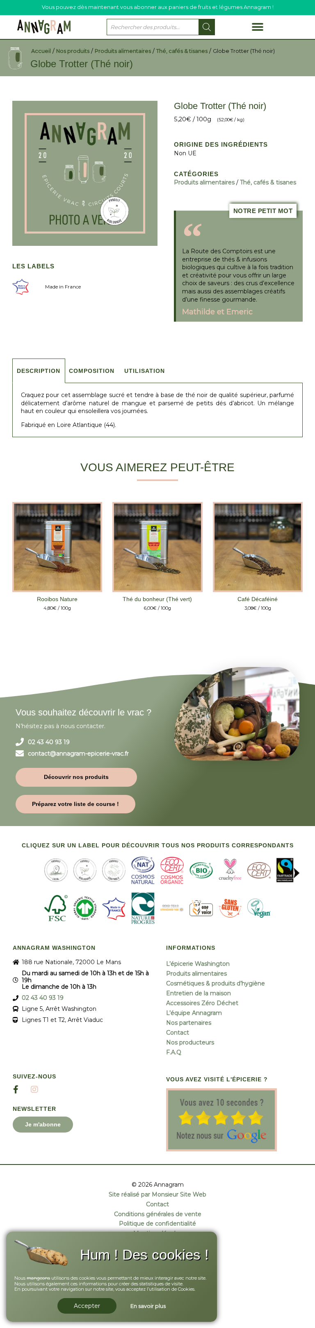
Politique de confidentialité (157, 1223)
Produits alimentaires (123, 51)
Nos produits (72, 51)
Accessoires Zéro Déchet (202, 1003)
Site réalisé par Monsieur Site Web (157, 1194)
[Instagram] (34, 1089)
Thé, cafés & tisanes (182, 51)
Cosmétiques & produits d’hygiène (215, 983)
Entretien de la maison (198, 993)
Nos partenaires (188, 1022)
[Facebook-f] (16, 1089)
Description (38, 371)
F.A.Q (173, 1052)
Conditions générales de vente (157, 1214)
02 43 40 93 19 (49, 742)
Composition (91, 371)
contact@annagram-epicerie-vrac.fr (78, 753)
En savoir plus (148, 1306)
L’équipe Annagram (194, 1013)
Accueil (41, 51)
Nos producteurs (190, 1042)
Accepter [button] (87, 1306)
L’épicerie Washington (198, 963)
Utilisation (144, 371)
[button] (257, 27)
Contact (177, 1032)
